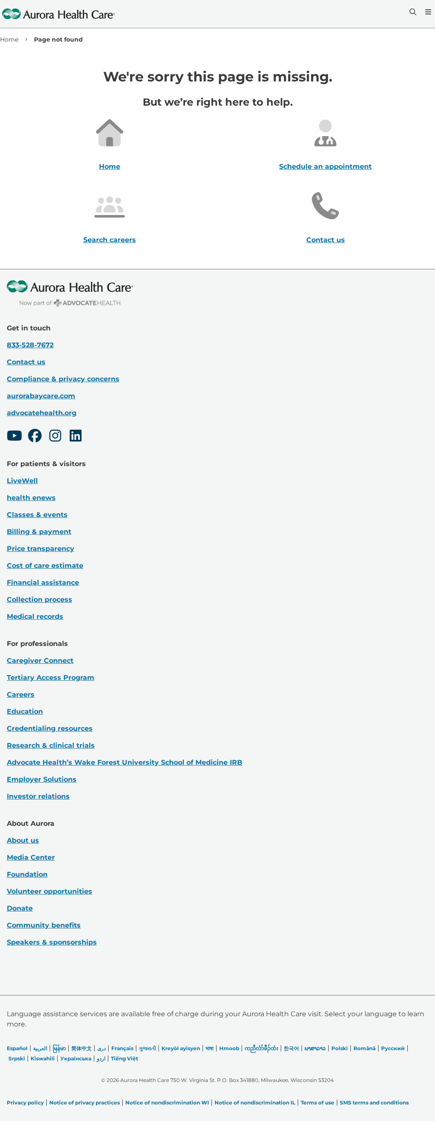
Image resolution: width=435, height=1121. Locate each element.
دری (101, 1048)
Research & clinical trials (51, 745)
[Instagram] (55, 437)
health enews (31, 498)
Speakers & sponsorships (52, 942)
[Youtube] (14, 437)
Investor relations (38, 796)
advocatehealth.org (41, 413)
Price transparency (40, 549)
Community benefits (44, 925)
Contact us (325, 240)
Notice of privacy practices (84, 1102)
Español (17, 1048)
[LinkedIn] (75, 437)
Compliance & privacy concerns (63, 379)
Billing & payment (39, 532)
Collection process (39, 599)
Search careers (109, 240)
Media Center (31, 857)
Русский (393, 1048)
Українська (75, 1058)
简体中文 (81, 1048)
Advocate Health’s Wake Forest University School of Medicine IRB (124, 762)
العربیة (40, 1048)
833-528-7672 (30, 345)
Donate (20, 908)
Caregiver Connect (40, 661)
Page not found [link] (58, 39)
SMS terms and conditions (374, 1102)
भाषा (210, 1048)
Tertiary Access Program (50, 678)
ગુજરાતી (147, 1048)
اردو (101, 1058)
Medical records (35, 616)
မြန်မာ (59, 1048)
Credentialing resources (50, 728)
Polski (339, 1048)
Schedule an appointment (325, 166)
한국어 (291, 1048)
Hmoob (229, 1048)
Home (9, 39)
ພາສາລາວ (315, 1048)
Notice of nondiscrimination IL (255, 1102)
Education (25, 711)
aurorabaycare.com (41, 396)
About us (23, 840)
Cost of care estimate (45, 566)
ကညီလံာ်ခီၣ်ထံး (261, 1048)
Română (364, 1048)
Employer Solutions (41, 779)
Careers (20, 694)
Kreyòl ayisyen (180, 1048)
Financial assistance (43, 583)
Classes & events (37, 515)
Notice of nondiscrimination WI (167, 1102)
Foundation (27, 874)
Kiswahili (43, 1058)
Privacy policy (25, 1102)
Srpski (16, 1058)
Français (122, 1048)
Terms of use (317, 1102)
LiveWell (22, 481)
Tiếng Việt (124, 1058)
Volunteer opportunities (49, 891)
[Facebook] (35, 437)
